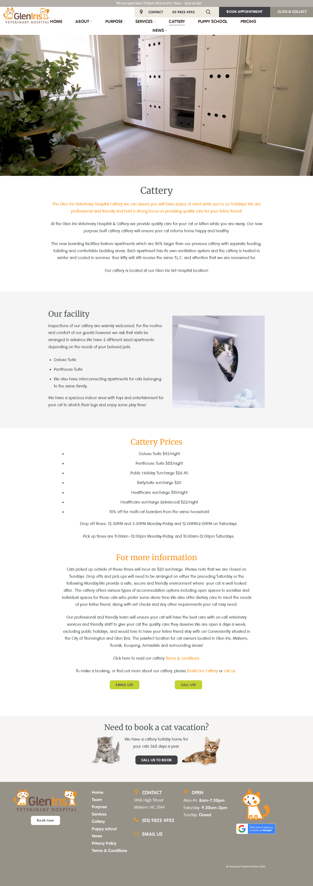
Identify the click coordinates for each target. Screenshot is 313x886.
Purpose (113, 21)
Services (144, 21)
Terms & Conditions (109, 850)
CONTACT (155, 12)
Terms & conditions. (182, 658)
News (158, 30)
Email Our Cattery (203, 670)
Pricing (248, 21)
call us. (230, 670)
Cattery (177, 21)
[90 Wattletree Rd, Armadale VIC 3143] (142, 12)
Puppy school (104, 828)
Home (56, 21)
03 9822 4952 (183, 12)
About (82, 21)
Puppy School (212, 21)
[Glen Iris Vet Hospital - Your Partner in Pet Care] (26, 15)
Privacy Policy (104, 843)
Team (97, 799)
